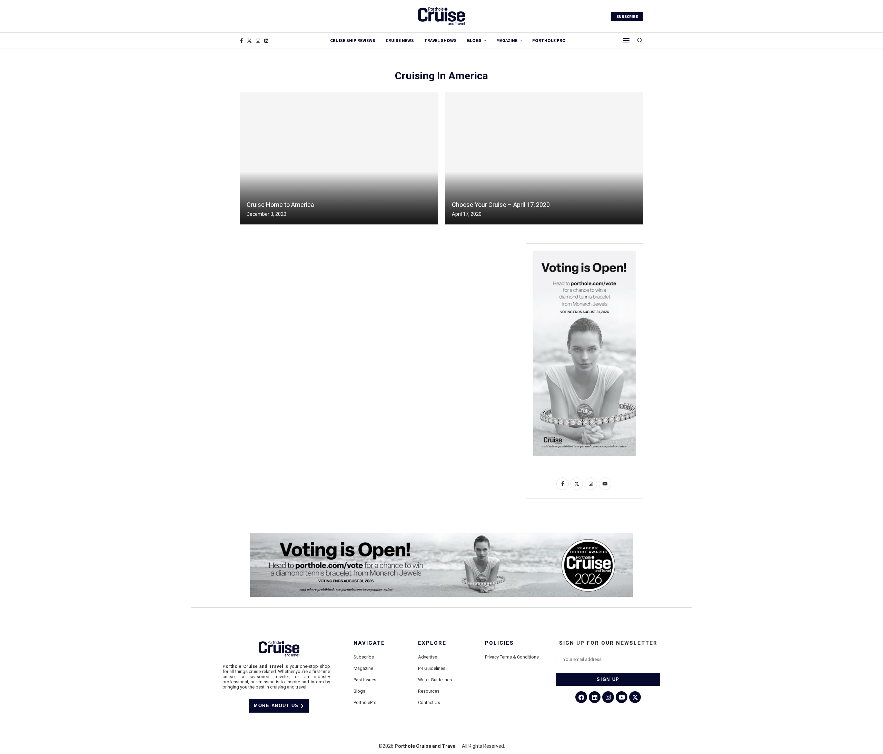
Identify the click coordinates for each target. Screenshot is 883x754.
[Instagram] (258, 40)
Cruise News (400, 40)
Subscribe (364, 657)
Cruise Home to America (280, 204)
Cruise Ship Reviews (352, 40)
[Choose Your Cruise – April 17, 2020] (544, 158)
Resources (428, 691)
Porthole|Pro (549, 40)
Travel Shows (440, 40)
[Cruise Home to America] (339, 158)
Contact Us (429, 702)
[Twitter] (249, 40)
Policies (499, 643)
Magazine (363, 668)
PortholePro (365, 702)
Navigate (369, 643)
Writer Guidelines (435, 679)
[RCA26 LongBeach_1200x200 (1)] (441, 536)
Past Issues (365, 679)
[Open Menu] (626, 40)
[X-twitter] (635, 697)
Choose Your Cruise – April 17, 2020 (501, 204)
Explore (432, 643)
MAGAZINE (506, 40)
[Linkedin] (266, 40)
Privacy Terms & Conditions (512, 657)
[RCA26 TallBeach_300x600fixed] (584, 253)
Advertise (427, 657)
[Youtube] (621, 697)
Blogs (474, 40)
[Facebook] (241, 40)
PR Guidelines (431, 668)
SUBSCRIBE (627, 16)
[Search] (639, 40)
